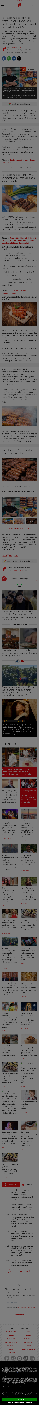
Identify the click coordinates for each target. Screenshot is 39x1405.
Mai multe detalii (17, 1372)
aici (31, 1379)
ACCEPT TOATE (19, 1399)
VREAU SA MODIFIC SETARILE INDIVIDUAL (19, 1402)
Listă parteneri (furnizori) (6, 1396)
